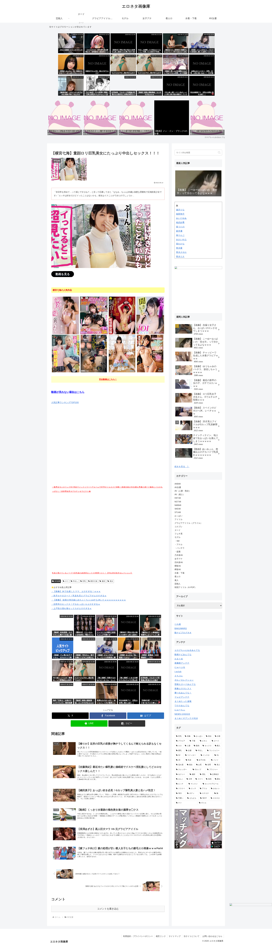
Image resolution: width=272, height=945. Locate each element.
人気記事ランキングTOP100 (65, 402)
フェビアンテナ (182, 697)
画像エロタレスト (183, 688)
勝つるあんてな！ (183, 693)
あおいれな (181, 239)
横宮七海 (93, 581)
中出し (75, 581)
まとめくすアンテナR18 (186, 718)
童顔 (103, 581)
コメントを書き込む (108, 908)
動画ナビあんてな (183, 654)
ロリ (66, 581)
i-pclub (178, 671)
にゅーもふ (180, 710)
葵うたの (180, 227)
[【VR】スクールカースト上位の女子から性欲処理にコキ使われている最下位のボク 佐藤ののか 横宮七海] (65, 353)
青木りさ (180, 256)
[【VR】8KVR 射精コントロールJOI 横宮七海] (150, 315)
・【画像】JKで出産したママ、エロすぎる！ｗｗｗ (76, 591)
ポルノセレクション (184, 680)
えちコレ (179, 676)
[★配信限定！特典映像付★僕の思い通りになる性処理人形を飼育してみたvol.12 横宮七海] (122, 315)
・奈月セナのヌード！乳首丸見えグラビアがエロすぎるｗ (79, 596)
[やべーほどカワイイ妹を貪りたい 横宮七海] (65, 315)
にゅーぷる (180, 667)
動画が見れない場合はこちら (67, 392)
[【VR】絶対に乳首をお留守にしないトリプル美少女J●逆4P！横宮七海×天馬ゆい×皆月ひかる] (94, 315)
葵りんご (180, 235)
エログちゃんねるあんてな (187, 650)
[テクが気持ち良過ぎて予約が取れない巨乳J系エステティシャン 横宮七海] (150, 353)
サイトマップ (175, 936)
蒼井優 (179, 231)
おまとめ (179, 659)
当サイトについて (191, 936)
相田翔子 (180, 214)
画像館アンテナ (182, 663)
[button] (126, 723)
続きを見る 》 (182, 466)
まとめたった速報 (183, 701)
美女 (111, 581)
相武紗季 (180, 222)
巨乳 (84, 581)
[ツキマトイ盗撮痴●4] (94, 353)
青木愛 (179, 248)
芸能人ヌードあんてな (185, 684)
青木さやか (181, 252)
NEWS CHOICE (182, 714)
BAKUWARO (181, 628)
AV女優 (57, 581)
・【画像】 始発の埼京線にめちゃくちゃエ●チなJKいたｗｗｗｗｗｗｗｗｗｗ (88, 600)
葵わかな (180, 244)
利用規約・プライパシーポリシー (138, 936)
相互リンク (161, 936)
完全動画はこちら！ (108, 379)
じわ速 (178, 624)
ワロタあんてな (182, 705)
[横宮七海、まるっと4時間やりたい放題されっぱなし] (122, 353)
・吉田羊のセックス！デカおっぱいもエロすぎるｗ (75, 604)
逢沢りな (180, 210)
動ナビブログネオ (183, 633)
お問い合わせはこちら (212, 936)
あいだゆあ (181, 218)
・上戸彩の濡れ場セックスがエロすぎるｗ (71, 608)
